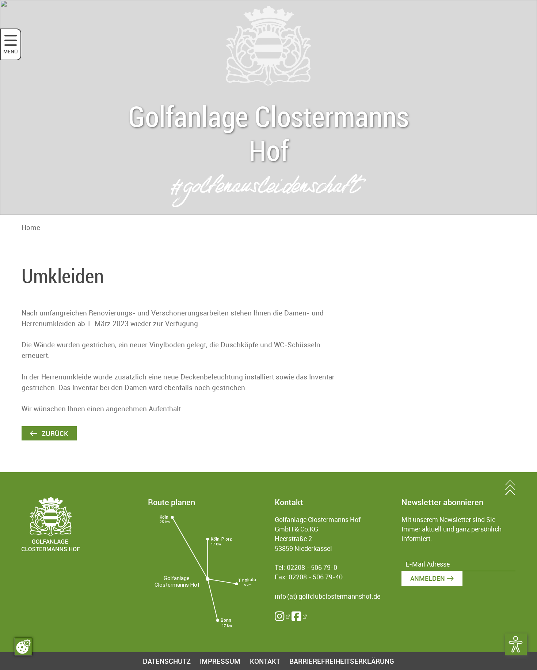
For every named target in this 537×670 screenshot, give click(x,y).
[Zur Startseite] (268, 46)
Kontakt (265, 661)
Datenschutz (167, 661)
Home (31, 227)
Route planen (171, 502)
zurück (54, 433)
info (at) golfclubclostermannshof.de (327, 596)
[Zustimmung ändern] (23, 646)
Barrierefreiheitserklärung (341, 661)
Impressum (220, 661)
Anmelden (427, 578)
